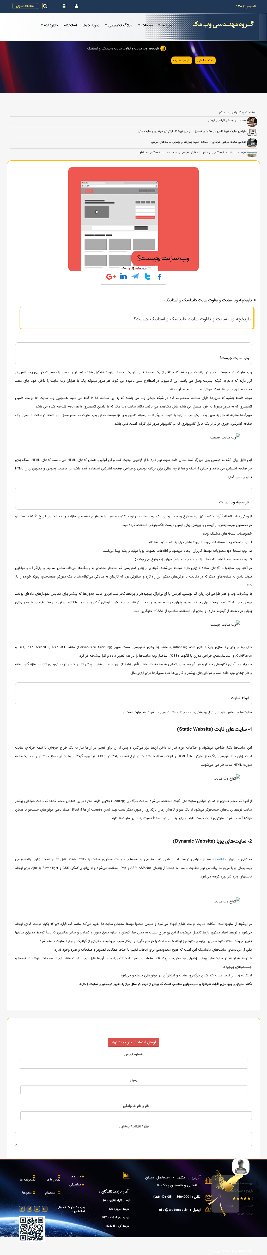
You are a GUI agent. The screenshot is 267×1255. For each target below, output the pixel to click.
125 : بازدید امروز (119, 1209)
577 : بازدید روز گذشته (116, 1217)
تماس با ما (53, 1180)
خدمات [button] (147, 25)
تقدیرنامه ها (27, 1180)
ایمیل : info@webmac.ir (179, 1209)
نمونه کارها (90, 25)
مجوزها (27, 1193)
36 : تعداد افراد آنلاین (116, 1200)
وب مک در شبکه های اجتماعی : (71, 1210)
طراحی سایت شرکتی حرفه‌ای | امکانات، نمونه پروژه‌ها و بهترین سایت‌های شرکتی (198, 142)
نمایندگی (75, 1185)
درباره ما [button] (168, 25)
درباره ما (76, 1177)
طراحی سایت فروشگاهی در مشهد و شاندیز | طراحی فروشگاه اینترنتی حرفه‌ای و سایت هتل (192, 131)
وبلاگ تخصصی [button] (120, 25)
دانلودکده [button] (51, 25)
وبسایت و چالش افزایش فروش (227, 120)
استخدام (70, 25)
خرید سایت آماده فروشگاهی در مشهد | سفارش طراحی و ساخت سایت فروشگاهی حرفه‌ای (192, 152)
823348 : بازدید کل (118, 1226)
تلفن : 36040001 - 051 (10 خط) (177, 1196)
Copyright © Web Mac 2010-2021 (230, 1252)
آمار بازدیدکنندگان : (113, 1191)
